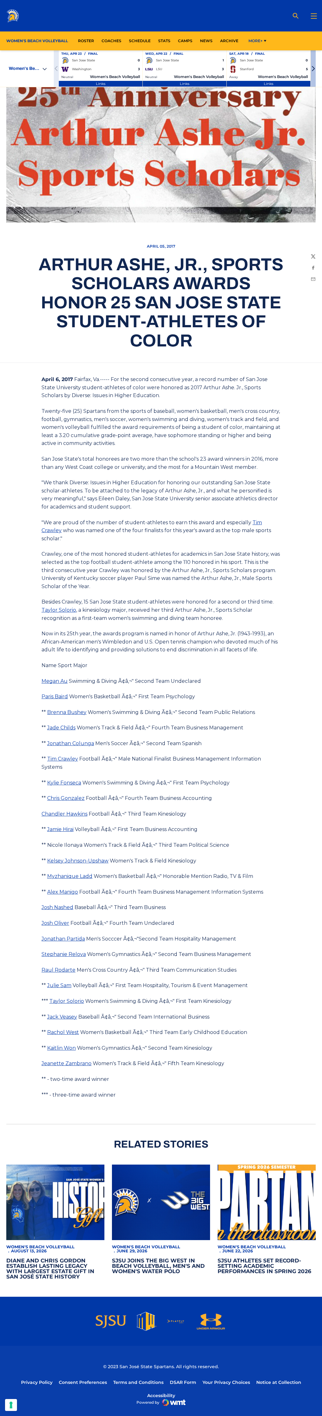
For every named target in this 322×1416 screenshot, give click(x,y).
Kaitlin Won (61, 1048)
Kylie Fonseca (64, 783)
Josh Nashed (57, 907)
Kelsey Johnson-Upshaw (77, 861)
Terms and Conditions (138, 1382)
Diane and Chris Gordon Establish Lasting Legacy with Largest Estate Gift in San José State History (50, 1268)
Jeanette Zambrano (67, 1063)
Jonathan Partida (63, 939)
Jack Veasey (62, 1017)
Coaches (111, 40)
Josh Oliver (55, 923)
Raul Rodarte (58, 970)
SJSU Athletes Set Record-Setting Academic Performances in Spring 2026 (264, 1265)
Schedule (140, 40)
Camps (185, 40)
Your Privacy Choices (226, 1382)
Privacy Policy (37, 1382)
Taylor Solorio (59, 610)
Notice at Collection (278, 1382)
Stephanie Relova (64, 954)
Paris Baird (55, 697)
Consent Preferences (83, 1382)
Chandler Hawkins (64, 814)
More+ (255, 40)
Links (100, 83)
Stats (166, 40)
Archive (229, 40)
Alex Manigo (62, 892)
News (206, 40)
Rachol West (63, 1032)
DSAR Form (183, 1382)
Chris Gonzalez (66, 798)
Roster (86, 40)
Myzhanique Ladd (69, 876)
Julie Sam (59, 985)
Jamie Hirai (60, 829)
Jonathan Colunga (70, 743)
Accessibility (161, 1395)
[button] (313, 68)
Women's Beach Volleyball (40, 1246)
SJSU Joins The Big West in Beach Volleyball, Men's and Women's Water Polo (158, 1265)
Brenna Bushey (66, 712)
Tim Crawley (62, 759)
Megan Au (55, 681)
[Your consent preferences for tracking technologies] (11, 1405)
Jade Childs (61, 728)
